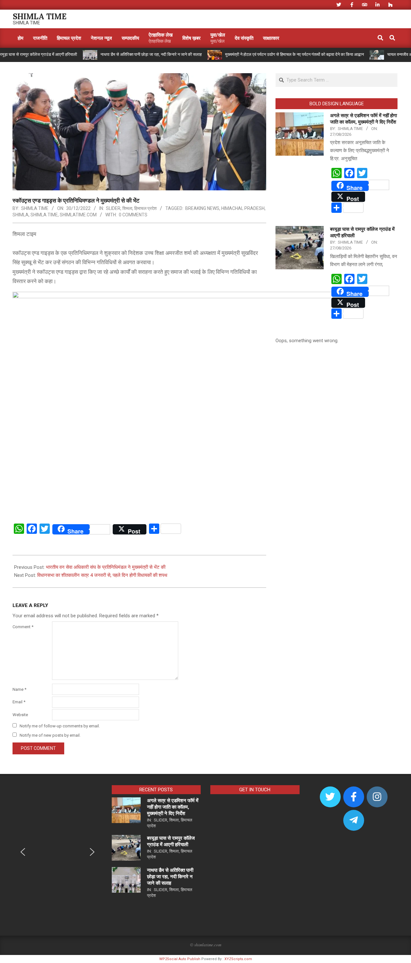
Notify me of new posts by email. (50, 735)
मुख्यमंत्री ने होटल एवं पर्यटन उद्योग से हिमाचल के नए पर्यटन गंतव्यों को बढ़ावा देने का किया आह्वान (277, 54)
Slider (113, 208)
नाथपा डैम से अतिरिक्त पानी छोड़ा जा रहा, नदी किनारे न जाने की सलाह (134, 54)
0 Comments (133, 214)
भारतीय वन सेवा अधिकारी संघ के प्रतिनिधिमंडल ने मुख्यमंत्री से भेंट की (105, 567)
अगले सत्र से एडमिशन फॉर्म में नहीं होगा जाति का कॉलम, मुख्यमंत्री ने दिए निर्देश (172, 807)
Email (19, 701)
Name (19, 689)
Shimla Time (44, 214)
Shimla (21, 214)
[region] (57, 856)
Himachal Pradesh (243, 208)
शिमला (127, 208)
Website (20, 714)
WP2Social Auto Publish (179, 959)
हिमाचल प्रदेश (145, 208)
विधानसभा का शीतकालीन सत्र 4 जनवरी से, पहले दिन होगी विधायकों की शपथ (102, 575)
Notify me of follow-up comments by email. (60, 726)
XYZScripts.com (238, 959)
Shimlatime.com (78, 214)
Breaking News (202, 208)
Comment (23, 626)
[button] (23, 852)
